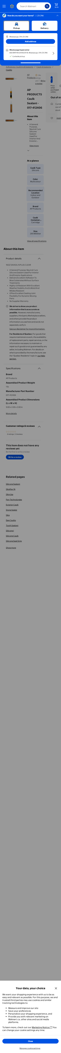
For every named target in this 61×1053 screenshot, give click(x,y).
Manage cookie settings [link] (30, 1048)
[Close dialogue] (56, 988)
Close (30, 1041)
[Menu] (4, 6)
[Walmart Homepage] (11, 6)
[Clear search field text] (43, 6)
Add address (30, 41)
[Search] (47, 6)
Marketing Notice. (41, 1027)
